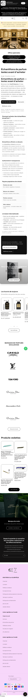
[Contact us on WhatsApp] (25, 348)
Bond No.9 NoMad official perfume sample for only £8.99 (14, 61)
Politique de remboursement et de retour (12, 594)
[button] (1, 18)
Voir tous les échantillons (8, 101)
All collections (6, 631)
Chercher (5, 581)
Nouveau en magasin (8, 628)
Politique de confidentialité (9, 600)
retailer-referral (6, 606)
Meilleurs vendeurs (7, 587)
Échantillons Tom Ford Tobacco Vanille (18, 313)
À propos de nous (7, 590)
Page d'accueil (6, 616)
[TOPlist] (2, 696)
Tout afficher (14, 330)
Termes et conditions (8, 597)
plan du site (5, 603)
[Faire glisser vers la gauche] (10, 326)
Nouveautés (21, 102)
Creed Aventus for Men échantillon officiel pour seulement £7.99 (14, 57)
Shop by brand (14, 429)
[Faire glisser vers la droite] (17, 326)
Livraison (5, 584)
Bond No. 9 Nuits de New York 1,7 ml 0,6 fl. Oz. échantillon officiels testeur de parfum (7, 481)
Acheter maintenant (14, 528)
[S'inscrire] (23, 555)
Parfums (5, 619)
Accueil (2, 76)
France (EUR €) (13, 679)
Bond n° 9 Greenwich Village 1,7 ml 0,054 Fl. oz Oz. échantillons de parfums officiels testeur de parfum (7, 454)
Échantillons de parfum (8, 622)
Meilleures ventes (6, 106)
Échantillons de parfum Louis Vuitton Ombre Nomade (6, 314)
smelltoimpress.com (9, 691)
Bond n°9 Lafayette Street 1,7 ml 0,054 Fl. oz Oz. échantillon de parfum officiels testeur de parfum (20, 457)
